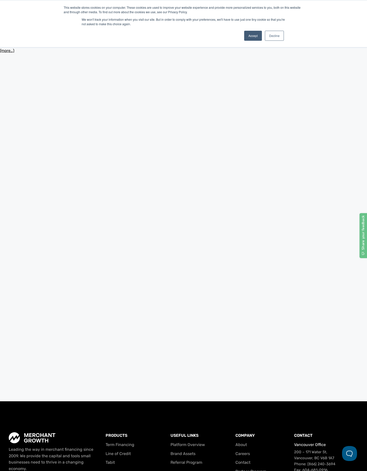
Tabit (110, 462)
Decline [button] (274, 35)
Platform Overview (188, 444)
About (241, 444)
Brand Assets (183, 453)
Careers (242, 453)
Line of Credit (118, 453)
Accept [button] (253, 35)
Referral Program (186, 462)
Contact (242, 462)
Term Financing (120, 444)
